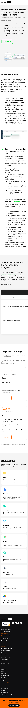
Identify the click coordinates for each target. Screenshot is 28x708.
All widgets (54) (5, 682)
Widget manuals (4, 688)
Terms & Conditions (5, 638)
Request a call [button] (4, 633)
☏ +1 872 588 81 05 (6, 631)
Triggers (5, 557)
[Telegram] (18, 623)
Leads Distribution (8, 525)
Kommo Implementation (6, 648)
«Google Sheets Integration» (10, 274)
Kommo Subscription (5, 650)
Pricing (2, 643)
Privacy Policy (4, 640)
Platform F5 (6, 572)
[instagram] (16, 623)
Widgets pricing (4, 692)
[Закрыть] (26, 699)
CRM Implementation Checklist (8, 694)
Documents (6, 493)
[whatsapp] (21, 623)
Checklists (6, 510)
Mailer (5, 477)
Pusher (5, 541)
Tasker (5, 586)
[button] (7, 398)
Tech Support (4, 659)
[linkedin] (13, 623)
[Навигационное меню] (26, 2)
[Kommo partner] (5, 624)
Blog (2, 697)
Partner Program (5, 663)
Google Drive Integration (10, 600)
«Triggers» (16, 202)
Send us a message (5, 635)
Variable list (3, 690)
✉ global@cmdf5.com (6, 629)
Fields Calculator (5, 677)
